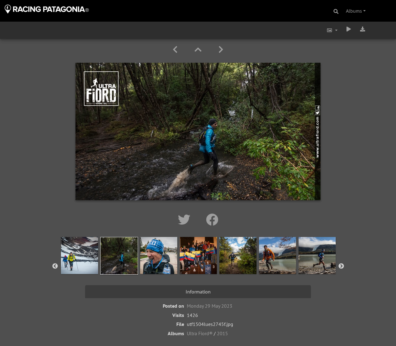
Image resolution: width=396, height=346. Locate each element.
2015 (222, 333)
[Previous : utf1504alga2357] (176, 49)
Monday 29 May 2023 (209, 306)
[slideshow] (349, 29)
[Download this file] (362, 29)
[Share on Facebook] (212, 220)
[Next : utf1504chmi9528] (221, 49)
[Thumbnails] (199, 49)
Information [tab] (198, 292)
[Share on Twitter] (186, 220)
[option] (79, 265)
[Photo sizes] (332, 30)
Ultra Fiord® (200, 333)
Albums (354, 11)
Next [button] (341, 266)
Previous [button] (55, 266)
